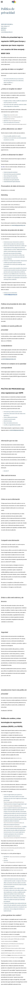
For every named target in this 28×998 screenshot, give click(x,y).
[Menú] (1, 1)
